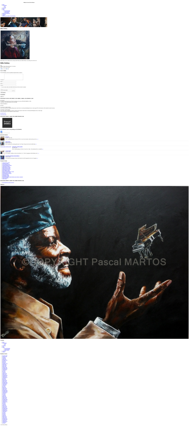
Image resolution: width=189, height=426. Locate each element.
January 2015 (4, 369)
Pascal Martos (4, 5)
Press (5, 7)
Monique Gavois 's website (6, 172)
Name (1, 81)
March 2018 (4, 346)
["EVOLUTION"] (2, 152)
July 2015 (3, 365)
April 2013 (4, 384)
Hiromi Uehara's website (6, 168)
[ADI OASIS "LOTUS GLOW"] (5, 146)
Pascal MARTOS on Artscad (6, 173)
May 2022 (4, 340)
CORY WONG (7, 141)
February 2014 (4, 377)
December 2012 (4, 387)
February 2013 (4, 386)
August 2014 (4, 372)
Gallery (3, 9)
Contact (3, 15)
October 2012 (4, 389)
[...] (37, 139)
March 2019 (4, 344)
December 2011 (4, 398)
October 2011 (4, 400)
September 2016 (4, 356)
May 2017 (4, 351)
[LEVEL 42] (2, 138)
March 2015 (4, 367)
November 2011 (4, 399)
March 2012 (4, 395)
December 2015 (4, 362)
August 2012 (4, 391)
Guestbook (4, 14)
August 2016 (4, 357)
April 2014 (4, 375)
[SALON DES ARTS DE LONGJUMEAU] (2, 157)
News (3, 8)
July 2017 (3, 350)
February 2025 (4, 336)
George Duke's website (6, 166)
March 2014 (4, 376)
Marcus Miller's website (6, 170)
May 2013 (4, 383)
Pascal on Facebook (5, 174)
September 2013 (4, 381)
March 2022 (4, 341)
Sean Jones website (5, 177)
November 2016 (4, 355)
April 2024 (4, 338)
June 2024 (4, 337)
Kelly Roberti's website (6, 169)
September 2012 (4, 390)
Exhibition (4, 325)
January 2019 (4, 345)
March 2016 (4, 359)
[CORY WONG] (2, 143)
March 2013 (4, 385)
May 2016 (4, 358)
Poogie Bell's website (5, 175)
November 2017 (4, 348)
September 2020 (4, 343)
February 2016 (4, 360)
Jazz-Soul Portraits (7, 10)
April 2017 (4, 352)
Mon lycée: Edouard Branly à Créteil (8, 171)
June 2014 (4, 374)
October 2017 (4, 349)
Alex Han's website (5, 163)
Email (1, 83)
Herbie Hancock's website (6, 167)
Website (1, 85)
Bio (4, 6)
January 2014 (4, 378)
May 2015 (4, 366)
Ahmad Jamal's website (6, 162)
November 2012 (4, 388)
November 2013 (4, 379)
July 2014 (3, 373)
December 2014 (4, 370)
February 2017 (4, 353)
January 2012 (4, 397)
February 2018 (4, 347)
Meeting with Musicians (6, 13)
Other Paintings (6, 12)
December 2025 (4, 335)
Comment (2, 79)
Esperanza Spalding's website (7, 165)
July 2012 (3, 392)
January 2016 (4, 361)
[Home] (11, 2)
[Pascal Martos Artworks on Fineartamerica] (7, 127)
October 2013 (4, 380)
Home (3, 4)
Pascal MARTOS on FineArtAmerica (8, 182)
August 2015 (4, 364)
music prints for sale (3, 114)
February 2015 (4, 368)
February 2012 (4, 396)
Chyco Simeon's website (6, 164)
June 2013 (4, 382)
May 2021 (4, 342)
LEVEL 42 (7, 136)
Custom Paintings (7, 11)
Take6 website (4, 178)
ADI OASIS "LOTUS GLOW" (17, 146)
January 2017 (4, 354)
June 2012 (4, 393)
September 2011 (4, 401)
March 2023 (4, 339)
